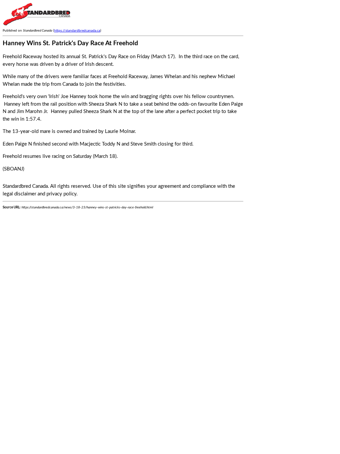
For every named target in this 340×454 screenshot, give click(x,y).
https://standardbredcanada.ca (77, 30)
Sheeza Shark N (105, 104)
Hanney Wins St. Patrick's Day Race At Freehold (70, 43)
